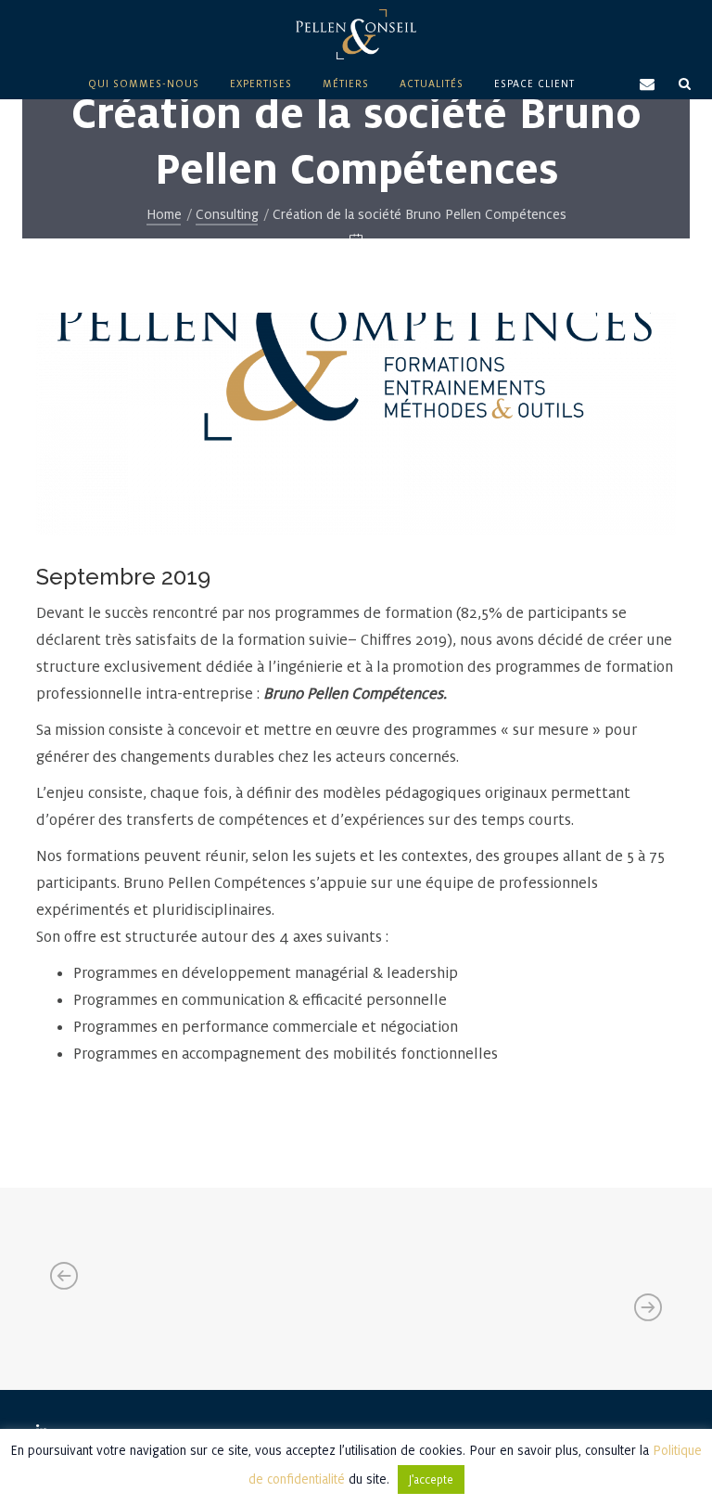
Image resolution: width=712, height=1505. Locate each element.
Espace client (534, 83)
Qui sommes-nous (143, 83)
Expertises (261, 83)
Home (164, 214)
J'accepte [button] (431, 1479)
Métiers (346, 83)
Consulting (227, 214)
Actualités (432, 83)
